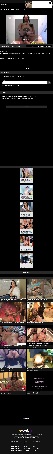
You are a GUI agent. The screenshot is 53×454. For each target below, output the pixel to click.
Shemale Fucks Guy (15, 446)
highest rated (27, 448)
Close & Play (26, 39)
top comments (27, 450)
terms (34, 446)
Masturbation (15, 58)
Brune (7, 58)
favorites (41, 46)
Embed (49, 46)
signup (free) (30, 98)
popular (26, 446)
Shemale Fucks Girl (15, 448)
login (25, 98)
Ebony (10, 58)
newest (25, 444)
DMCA (34, 444)
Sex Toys (22, 58)
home (11, 444)
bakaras (4, 46)
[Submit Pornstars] (49, 82)
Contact (35, 450)
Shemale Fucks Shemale (16, 450)
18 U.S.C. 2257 (36, 448)
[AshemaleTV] (4, 5)
